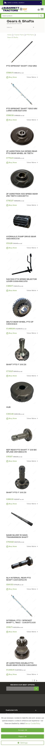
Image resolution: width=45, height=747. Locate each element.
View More (31, 77)
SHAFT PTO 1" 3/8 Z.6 (16, 364)
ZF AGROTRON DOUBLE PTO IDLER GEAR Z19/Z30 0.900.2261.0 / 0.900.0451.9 (21, 665)
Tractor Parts (19, 35)
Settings (24, 743)
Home (9, 35)
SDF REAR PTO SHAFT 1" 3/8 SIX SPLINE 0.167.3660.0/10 (21, 451)
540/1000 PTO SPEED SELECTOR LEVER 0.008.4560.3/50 (21, 280)
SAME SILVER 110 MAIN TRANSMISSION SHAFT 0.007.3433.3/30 (17, 537)
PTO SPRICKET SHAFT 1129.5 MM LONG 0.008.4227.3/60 (21, 109)
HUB (8, 407)
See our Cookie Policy (32, 723)
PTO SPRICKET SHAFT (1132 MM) (21, 66)
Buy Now (13, 77)
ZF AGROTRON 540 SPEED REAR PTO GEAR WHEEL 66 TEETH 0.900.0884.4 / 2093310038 (21, 153)
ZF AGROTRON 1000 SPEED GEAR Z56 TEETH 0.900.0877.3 (22, 195)
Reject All (22, 736)
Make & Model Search (15, 2)
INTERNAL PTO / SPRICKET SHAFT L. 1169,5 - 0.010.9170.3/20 (21, 621)
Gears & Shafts (12, 37)
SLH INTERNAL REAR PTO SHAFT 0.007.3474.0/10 (18, 579)
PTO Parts (30, 35)
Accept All (22, 730)
